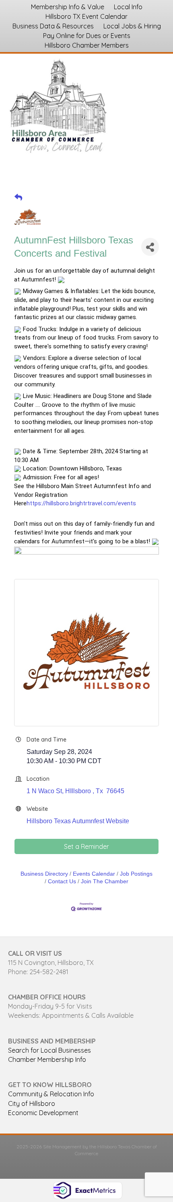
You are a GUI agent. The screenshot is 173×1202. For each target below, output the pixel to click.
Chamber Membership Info (47, 1059)
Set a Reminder (86, 846)
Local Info (128, 7)
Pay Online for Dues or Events (86, 36)
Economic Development (43, 1113)
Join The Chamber (104, 881)
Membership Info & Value (67, 7)
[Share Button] (150, 247)
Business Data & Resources (53, 26)
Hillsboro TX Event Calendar (86, 16)
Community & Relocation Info (51, 1094)
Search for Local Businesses (49, 1050)
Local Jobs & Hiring (132, 26)
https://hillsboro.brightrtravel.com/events (81, 503)
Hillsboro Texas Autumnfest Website (78, 821)
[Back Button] (18, 197)
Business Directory (44, 874)
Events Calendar (94, 874)
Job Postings (136, 874)
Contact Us (62, 881)
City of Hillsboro (31, 1103)
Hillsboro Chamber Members (87, 45)
